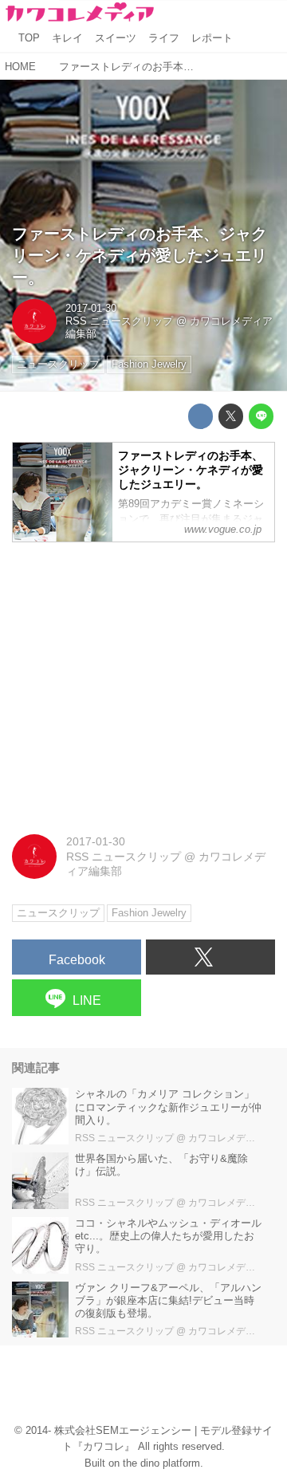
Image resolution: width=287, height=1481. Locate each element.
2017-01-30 (90, 308)
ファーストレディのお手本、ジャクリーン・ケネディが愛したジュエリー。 (139, 255)
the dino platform (161, 1463)
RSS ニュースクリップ (119, 321)
